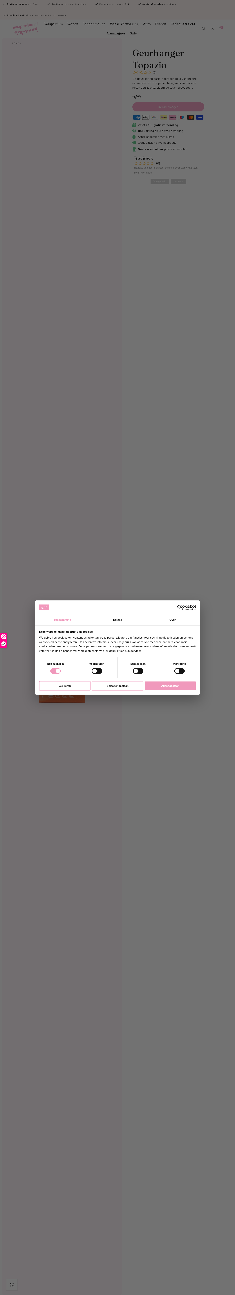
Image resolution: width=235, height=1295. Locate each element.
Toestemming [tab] (62, 619)
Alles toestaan (170, 685)
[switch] (97, 671)
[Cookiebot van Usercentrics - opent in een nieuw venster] (180, 607)
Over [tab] (172, 619)
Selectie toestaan (118, 685)
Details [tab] (117, 619)
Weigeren (65, 685)
